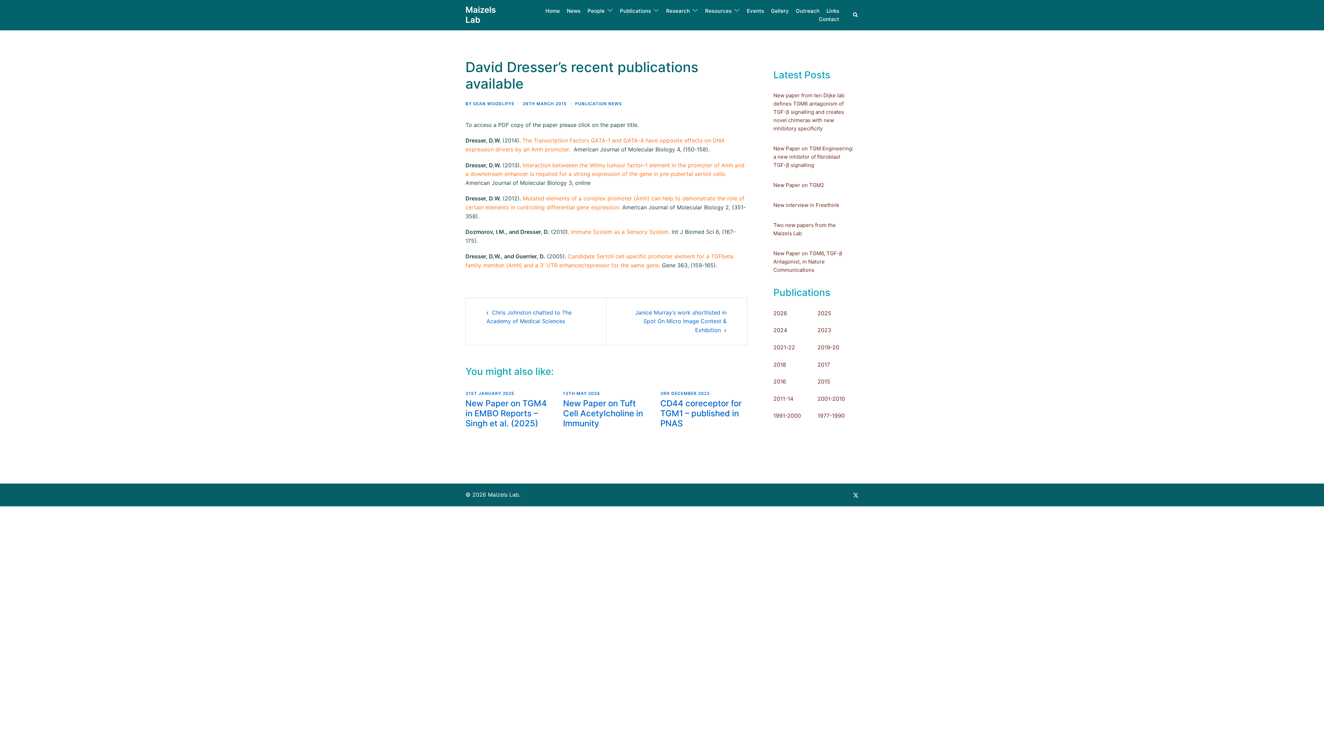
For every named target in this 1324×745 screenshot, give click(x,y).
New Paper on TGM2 (798, 185)
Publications (635, 11)
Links (832, 11)
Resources (718, 11)
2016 (779, 381)
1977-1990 (831, 415)
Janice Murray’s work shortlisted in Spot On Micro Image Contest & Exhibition (680, 321)
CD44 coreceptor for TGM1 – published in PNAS (701, 413)
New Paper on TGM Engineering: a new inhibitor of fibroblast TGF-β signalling (813, 156)
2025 (824, 313)
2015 (824, 381)
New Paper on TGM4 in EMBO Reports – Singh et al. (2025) (506, 413)
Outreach (808, 11)
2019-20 (828, 347)
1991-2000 (787, 415)
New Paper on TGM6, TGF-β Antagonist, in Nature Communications (807, 261)
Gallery (780, 11)
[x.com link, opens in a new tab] (856, 494)
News (574, 11)
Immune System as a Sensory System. (620, 231)
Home (552, 11)
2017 (824, 364)
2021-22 (784, 347)
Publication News (598, 103)
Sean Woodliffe (493, 103)
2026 (780, 313)
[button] (856, 15)
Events (755, 11)
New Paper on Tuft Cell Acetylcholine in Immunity (603, 413)
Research (678, 11)
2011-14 (783, 398)
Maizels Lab (480, 15)
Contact (829, 19)
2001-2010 (831, 398)
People (596, 11)
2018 (779, 364)
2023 (824, 330)
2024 (780, 330)
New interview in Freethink (806, 205)
